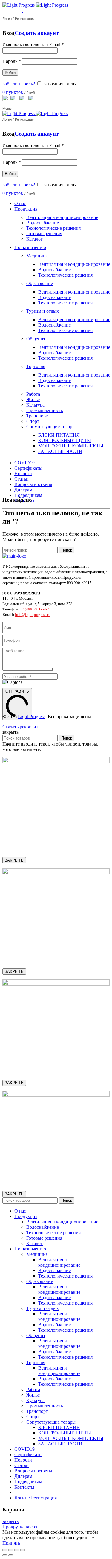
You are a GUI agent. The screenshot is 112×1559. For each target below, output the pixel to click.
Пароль (11, 61)
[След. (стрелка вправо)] (10, 1555)
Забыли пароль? (18, 83)
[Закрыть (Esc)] (4, 1550)
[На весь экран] (16, 1550)
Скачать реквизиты (22, 726)
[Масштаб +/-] (22, 1550)
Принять (11, 1542)
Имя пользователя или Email (33, 44)
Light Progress (31, 716)
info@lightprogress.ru (32, 614)
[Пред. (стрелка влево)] (4, 1555)
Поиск (66, 550)
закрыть (10, 1521)
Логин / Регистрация (35, 1497)
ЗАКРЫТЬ (14, 860)
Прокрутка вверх (19, 1526)
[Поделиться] (10, 1550)
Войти (10, 72)
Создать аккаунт (37, 33)
